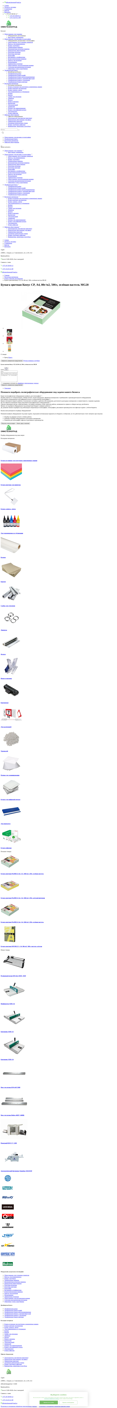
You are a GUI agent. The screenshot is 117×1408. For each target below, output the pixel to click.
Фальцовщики (12, 62)
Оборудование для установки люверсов (20, 42)
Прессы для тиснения (14, 60)
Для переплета (12, 111)
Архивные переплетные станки (18, 123)
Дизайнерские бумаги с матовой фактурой (21, 78)
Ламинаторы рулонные (15, 64)
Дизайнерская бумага (11, 70)
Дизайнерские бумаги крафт (17, 75)
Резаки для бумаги (13, 45)
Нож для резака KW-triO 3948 (10, 1087)
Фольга (10, 100)
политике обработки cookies (51, 1398)
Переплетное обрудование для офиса (19, 120)
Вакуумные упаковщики (15, 37)
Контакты (7, 12)
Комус (10, 357)
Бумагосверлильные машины (17, 59)
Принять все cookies (49, 1402)
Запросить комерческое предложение (11, 360)
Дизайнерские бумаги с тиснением (19, 80)
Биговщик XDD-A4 (7, 1059)
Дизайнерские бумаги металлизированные (21, 77)
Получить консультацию (8, 423)
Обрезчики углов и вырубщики (18, 68)
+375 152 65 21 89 (15, 17)
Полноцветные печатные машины (18, 49)
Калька (10, 93)
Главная (6, 275)
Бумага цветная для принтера (17, 88)
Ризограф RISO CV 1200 (9, 1143)
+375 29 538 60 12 (15, 16)
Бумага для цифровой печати (17, 110)
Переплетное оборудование (16, 50)
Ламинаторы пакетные (15, 121)
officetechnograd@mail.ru (9, 272)
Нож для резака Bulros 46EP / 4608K (12, 1115)
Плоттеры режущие (14, 54)
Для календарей (13, 105)
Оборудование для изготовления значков (21, 65)
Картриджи (11, 103)
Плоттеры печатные (14, 52)
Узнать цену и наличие (23, 423)
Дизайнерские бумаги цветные (17, 82)
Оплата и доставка (10, 7)
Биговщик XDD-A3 (7, 1031)
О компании (8, 9)
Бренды (6, 10)
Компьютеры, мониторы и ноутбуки (19, 126)
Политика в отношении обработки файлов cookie (54, 1406)
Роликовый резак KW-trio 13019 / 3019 (13, 976)
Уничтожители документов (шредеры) (20, 118)
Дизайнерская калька (14, 73)
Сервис (6, 5)
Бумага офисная (13, 113)
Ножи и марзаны (13, 101)
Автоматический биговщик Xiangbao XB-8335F (16, 1171)
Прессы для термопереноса (16, 44)
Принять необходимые (68, 1402)
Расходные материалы (11, 83)
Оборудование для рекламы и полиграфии (17, 39)
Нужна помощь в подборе (31, 360)
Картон (10, 95)
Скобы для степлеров (14, 96)
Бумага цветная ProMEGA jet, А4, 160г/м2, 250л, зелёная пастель (22, 922)
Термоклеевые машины (15, 47)
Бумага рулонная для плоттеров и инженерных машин (25, 87)
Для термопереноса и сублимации (18, 92)
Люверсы (11, 98)
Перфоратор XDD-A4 (8, 1004)
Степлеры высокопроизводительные (19, 67)
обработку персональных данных (28, 383)
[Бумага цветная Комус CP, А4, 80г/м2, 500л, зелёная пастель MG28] (41, 328)
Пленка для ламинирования (16, 108)
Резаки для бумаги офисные (16, 124)
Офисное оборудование (11, 115)
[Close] (6, 369)
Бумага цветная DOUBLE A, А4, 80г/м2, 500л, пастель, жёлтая (21, 946)
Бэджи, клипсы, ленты (15, 90)
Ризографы (11, 55)
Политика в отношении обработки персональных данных (19, 1406)
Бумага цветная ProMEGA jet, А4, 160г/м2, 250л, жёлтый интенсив (23, 898)
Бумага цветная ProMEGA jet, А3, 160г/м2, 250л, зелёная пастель (22, 874)
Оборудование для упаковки (13, 34)
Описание (7, 388)
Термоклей (11, 106)
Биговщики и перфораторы (16, 57)
